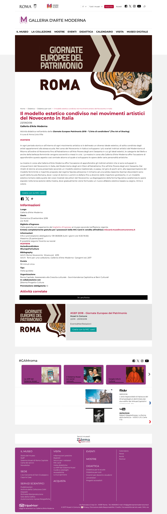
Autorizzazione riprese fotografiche (35, 499)
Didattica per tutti (44, 109)
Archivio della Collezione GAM (33, 489)
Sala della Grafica (28, 497)
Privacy (86, 507)
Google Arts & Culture (115, 380)
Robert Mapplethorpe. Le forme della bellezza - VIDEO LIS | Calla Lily (133, 417)
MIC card (57, 463)
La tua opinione (60, 475)
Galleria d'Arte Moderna (57, 20)
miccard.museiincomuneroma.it (119, 230)
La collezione (41, 31)
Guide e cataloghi (61, 470)
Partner (122, 459)
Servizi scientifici (32, 483)
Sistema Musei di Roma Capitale (34, 460)
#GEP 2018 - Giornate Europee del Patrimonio (98, 313)
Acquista (109, 6)
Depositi (24, 492)
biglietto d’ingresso (62, 227)
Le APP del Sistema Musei (30, 380)
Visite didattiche (60, 465)
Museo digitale (137, 31)
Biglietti (56, 458)
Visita (120, 31)
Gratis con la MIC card (33, 193)
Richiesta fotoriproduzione (32, 494)
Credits (118, 507)
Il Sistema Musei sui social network (73, 379)
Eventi (72, 31)
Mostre (59, 31)
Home (22, 109)
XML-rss (146, 507)
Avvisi (121, 456)
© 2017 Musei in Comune (70, 507)
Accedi (119, 6)
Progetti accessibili (94, 480)
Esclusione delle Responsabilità (102, 507)
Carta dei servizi (27, 463)
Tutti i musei (94, 6)
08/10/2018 (133, 399)
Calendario (104, 31)
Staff (22, 458)
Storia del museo (28, 456)
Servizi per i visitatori (62, 460)
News (121, 454)
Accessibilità (58, 472)
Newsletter (25, 465)
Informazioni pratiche (62, 456)
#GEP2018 (25, 140)
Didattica (86, 31)
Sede (24, 471)
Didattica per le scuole (95, 470)
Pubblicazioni (26, 487)
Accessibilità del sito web (131, 507)
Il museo (22, 31)
